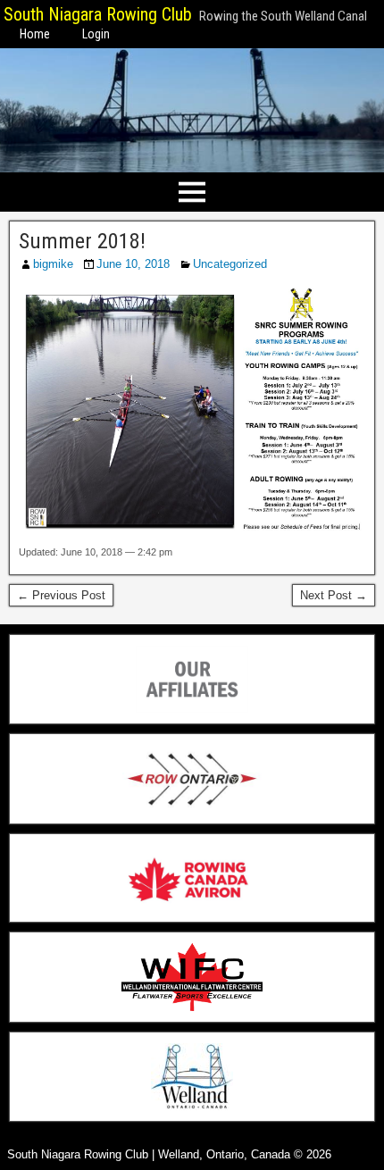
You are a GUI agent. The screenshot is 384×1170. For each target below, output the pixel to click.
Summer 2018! (82, 241)
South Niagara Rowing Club (98, 14)
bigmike (53, 264)
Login (96, 34)
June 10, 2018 (133, 264)
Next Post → (333, 595)
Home (35, 34)
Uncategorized (230, 264)
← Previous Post (61, 595)
